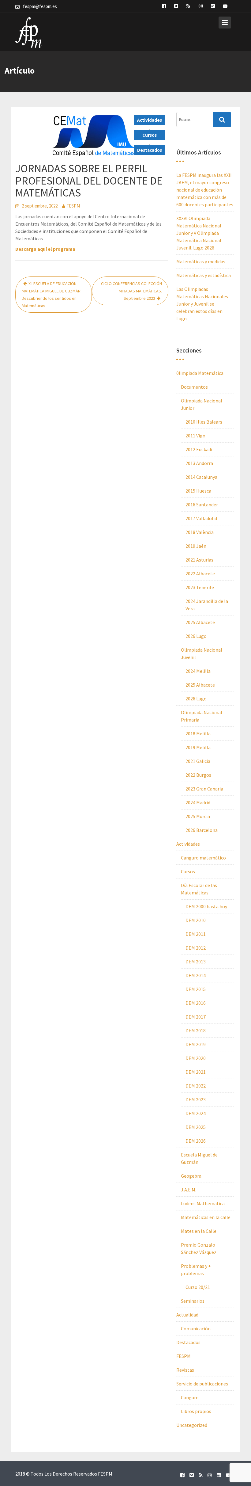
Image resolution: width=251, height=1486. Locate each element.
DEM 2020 (195, 1058)
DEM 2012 (195, 948)
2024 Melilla (198, 671)
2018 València (199, 532)
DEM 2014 (195, 975)
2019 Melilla (198, 747)
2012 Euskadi (198, 449)
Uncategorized (191, 1425)
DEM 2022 (195, 1086)
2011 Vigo (195, 435)
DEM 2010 (195, 920)
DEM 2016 (195, 1003)
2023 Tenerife (199, 587)
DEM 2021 (195, 1072)
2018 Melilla (198, 733)
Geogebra (191, 1176)
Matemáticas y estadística (203, 275)
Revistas (185, 1370)
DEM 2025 (195, 1127)
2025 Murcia (197, 816)
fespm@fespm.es (40, 6)
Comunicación (196, 1328)
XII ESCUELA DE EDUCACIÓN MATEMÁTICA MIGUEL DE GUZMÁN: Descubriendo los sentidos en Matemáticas (51, 294)
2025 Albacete (200, 622)
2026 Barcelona (201, 830)
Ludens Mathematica (203, 1203)
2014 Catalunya (201, 477)
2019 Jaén (195, 546)
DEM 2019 (195, 1044)
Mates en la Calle (198, 1231)
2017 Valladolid (201, 518)
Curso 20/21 (197, 1287)
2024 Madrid (197, 802)
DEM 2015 (195, 989)
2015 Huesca (198, 491)
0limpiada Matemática (199, 373)
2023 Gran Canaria (204, 789)
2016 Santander (201, 504)
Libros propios (196, 1411)
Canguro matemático (203, 858)
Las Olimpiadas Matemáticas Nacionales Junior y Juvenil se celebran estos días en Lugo (202, 304)
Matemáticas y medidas (200, 261)
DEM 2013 (195, 961)
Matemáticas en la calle (205, 1217)
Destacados (149, 150)
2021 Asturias (199, 560)
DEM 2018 (195, 1030)
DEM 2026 (195, 1141)
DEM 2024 (195, 1113)
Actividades (149, 120)
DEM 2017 (195, 1017)
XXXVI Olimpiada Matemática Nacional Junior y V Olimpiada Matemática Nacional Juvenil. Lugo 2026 (198, 233)
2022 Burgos (198, 775)
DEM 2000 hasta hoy (206, 906)
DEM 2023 (195, 1099)
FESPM (73, 206)
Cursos (149, 135)
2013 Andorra (199, 463)
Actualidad (187, 1315)
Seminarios (192, 1301)
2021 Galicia (197, 761)
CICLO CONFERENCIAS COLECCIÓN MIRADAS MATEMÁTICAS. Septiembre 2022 (131, 291)
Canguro (190, 1397)
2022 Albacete (200, 573)
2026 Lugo (196, 636)
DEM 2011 (195, 934)
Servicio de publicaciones (202, 1384)
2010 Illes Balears (203, 422)
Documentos (194, 387)
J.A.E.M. (188, 1190)
